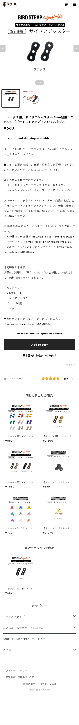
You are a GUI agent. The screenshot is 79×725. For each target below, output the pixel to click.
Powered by (35, 689)
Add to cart (39, 344)
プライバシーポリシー (17, 670)
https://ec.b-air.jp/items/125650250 (27, 324)
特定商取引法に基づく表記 (20, 677)
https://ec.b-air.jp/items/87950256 (51, 236)
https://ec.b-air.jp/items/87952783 (48, 241)
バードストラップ (14, 616)
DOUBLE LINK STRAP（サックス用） (25, 639)
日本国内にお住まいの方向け (39, 355)
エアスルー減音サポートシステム (23, 628)
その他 (7, 650)
